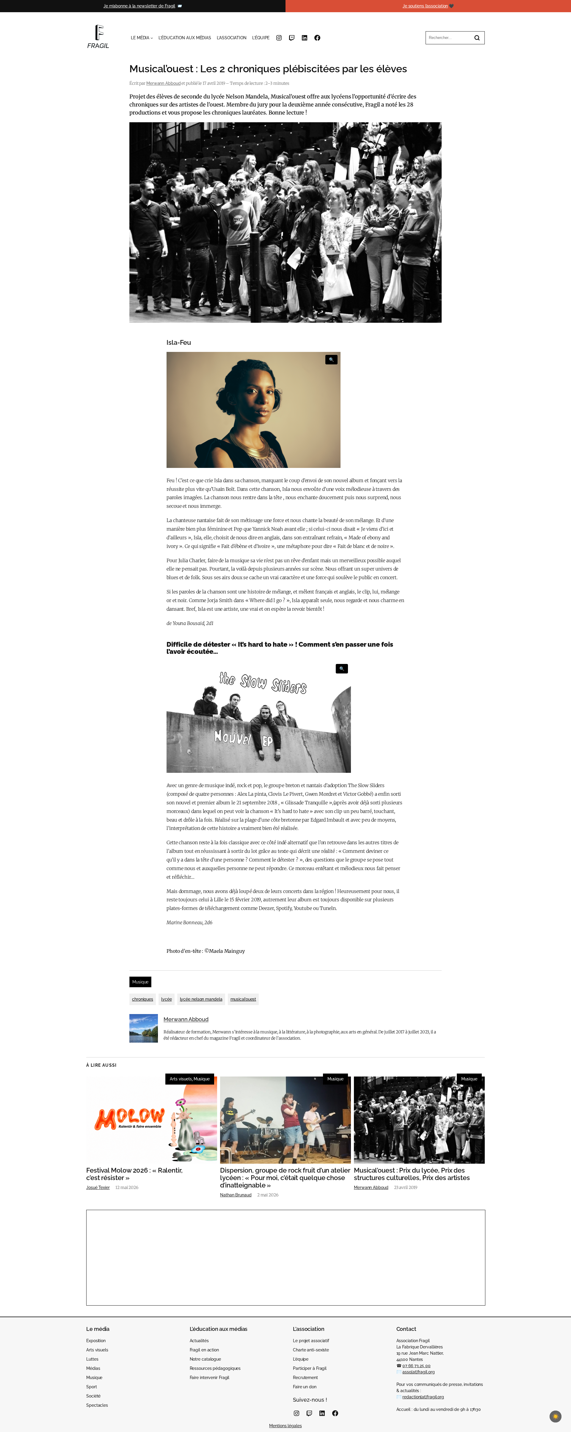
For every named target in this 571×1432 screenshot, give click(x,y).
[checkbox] (555, 1416)
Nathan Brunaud (236, 1195)
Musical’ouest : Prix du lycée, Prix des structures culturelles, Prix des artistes (412, 1174)
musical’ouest (243, 999)
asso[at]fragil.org (418, 1372)
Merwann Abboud (163, 83)
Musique (140, 982)
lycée (166, 999)
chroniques (142, 999)
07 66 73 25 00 (416, 1365)
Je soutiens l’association (425, 6)
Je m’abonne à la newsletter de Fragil (139, 6)
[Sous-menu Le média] (151, 38)
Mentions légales (285, 1425)
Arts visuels (181, 1079)
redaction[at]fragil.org (423, 1397)
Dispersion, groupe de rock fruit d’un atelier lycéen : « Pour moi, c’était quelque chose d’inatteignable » (285, 1178)
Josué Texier (98, 1187)
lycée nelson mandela (201, 999)
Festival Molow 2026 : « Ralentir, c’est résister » (134, 1174)
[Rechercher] (477, 38)
